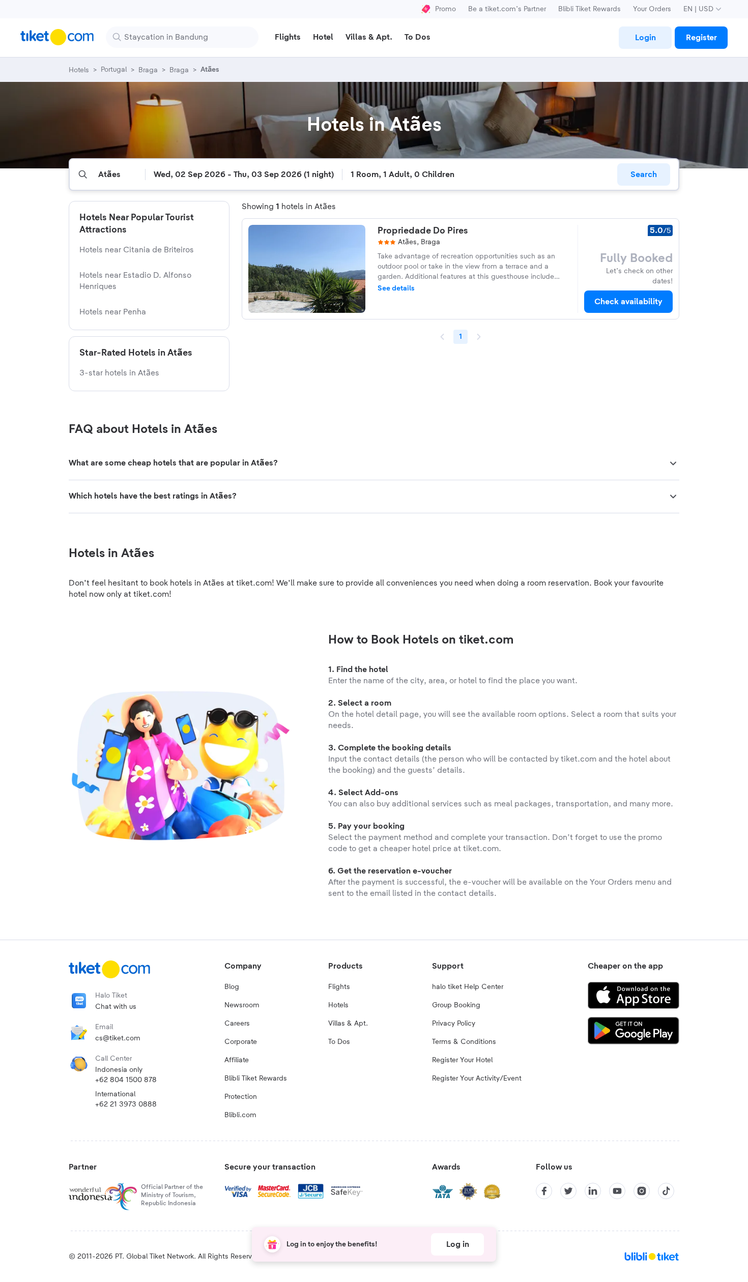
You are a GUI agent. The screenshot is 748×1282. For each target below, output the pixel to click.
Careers (237, 1023)
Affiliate (236, 1060)
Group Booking (456, 1005)
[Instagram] (642, 1191)
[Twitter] (568, 1191)
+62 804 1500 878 (126, 1080)
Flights (339, 987)
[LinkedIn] (593, 1191)
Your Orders (652, 9)
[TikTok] (666, 1191)
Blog (231, 987)
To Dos (339, 1041)
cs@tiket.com (117, 1038)
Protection (240, 1096)
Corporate (240, 1041)
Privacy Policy (453, 1023)
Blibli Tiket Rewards (589, 9)
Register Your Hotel (462, 1060)
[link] (645, 37)
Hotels (338, 1005)
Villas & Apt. (348, 1023)
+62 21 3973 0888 (126, 1104)
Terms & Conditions (464, 1041)
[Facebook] (544, 1191)
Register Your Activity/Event (477, 1078)
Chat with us (115, 1006)
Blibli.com (240, 1115)
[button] (374, 463)
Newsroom (242, 1005)
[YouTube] (617, 1191)
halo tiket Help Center (467, 987)
